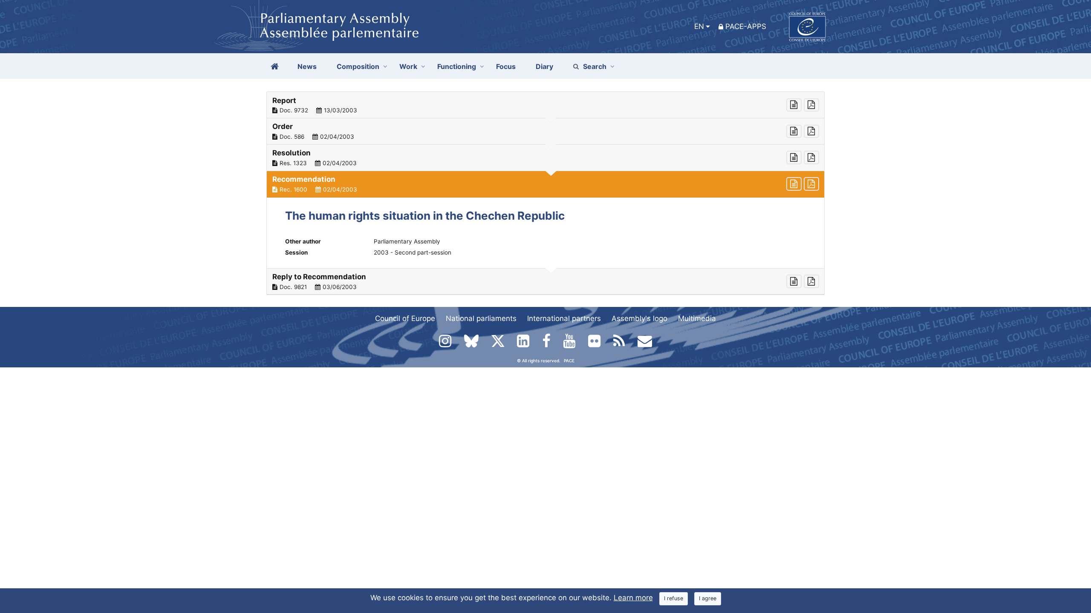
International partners (564, 318)
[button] (545, 105)
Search (594, 66)
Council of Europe (405, 318)
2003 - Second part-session (412, 252)
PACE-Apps (745, 26)
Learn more (633, 597)
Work (408, 66)
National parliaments (481, 318)
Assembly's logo (639, 318)
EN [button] (699, 26)
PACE (569, 360)
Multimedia (697, 318)
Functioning (456, 66)
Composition (358, 66)
